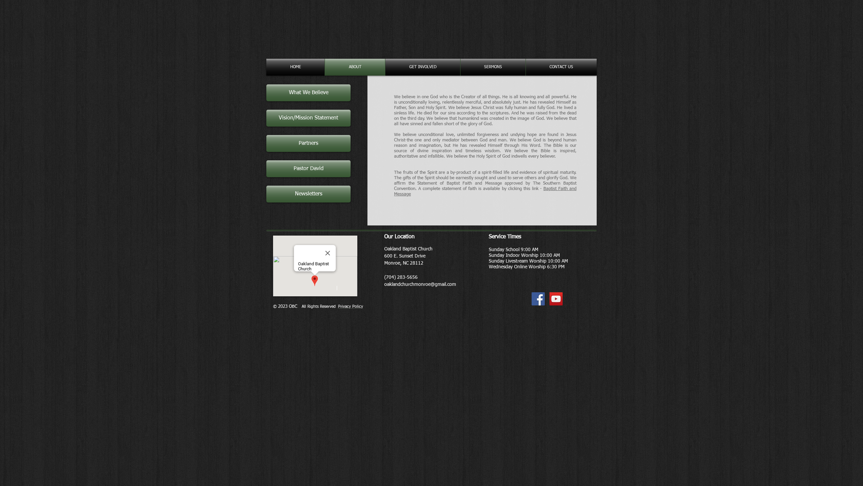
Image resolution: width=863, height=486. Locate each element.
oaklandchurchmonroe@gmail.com (420, 284)
